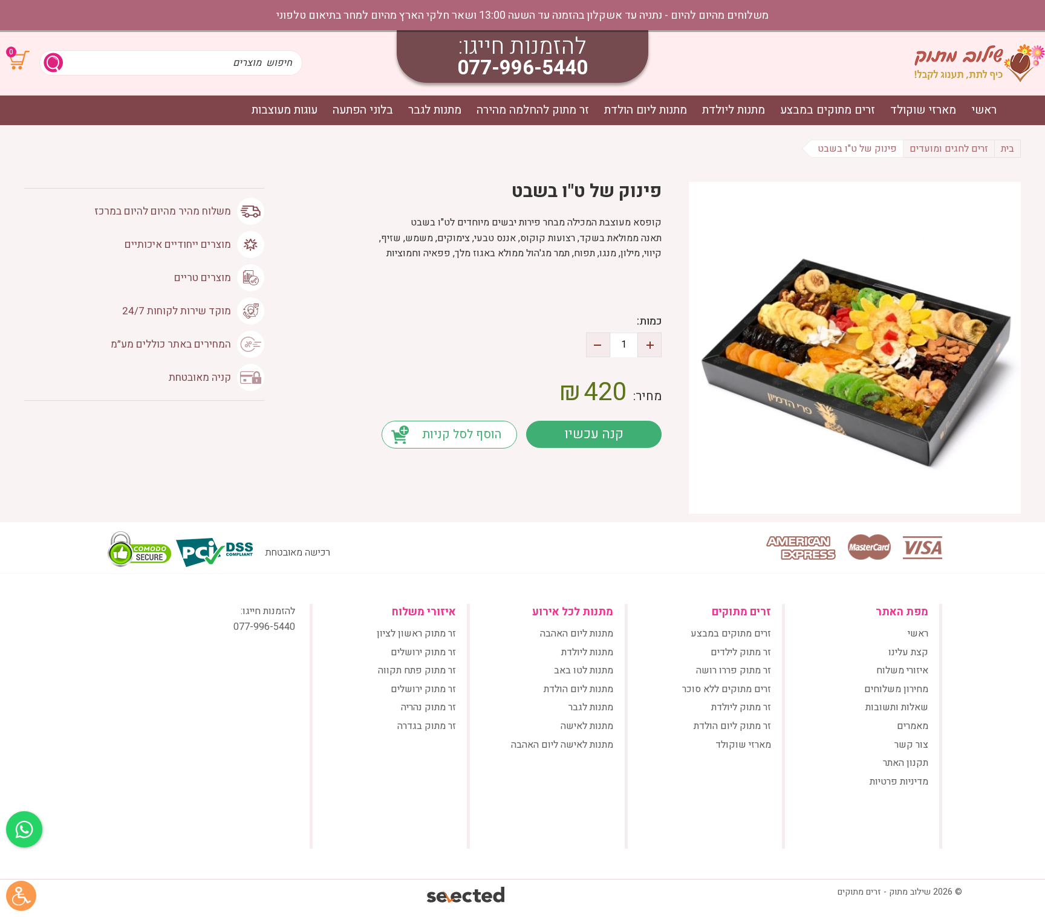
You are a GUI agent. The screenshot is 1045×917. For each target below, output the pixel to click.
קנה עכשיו (593, 434)
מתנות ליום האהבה (576, 633)
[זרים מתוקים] (979, 63)
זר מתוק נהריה (428, 707)
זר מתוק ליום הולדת (732, 726)
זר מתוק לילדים (741, 652)
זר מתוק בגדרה (426, 726)
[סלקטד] (466, 896)
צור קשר (911, 744)
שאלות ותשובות (896, 707)
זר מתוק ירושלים (423, 652)
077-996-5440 (522, 68)
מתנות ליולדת (733, 110)
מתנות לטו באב (583, 670)
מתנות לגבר (434, 110)
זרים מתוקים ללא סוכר (726, 689)
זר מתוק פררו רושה (733, 670)
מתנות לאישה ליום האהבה (562, 744)
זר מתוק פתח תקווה (417, 670)
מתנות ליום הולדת (645, 110)
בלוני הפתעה (363, 110)
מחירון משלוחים (896, 689)
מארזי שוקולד (923, 110)
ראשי (984, 110)
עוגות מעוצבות (284, 110)
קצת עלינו (908, 652)
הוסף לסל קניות (461, 434)
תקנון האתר (905, 763)
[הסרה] (598, 344)
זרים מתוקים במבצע (827, 110)
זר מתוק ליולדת (741, 707)
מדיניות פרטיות (899, 781)
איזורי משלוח (902, 670)
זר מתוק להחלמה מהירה (533, 110)
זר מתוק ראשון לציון (416, 633)
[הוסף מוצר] (649, 344)
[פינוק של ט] (855, 348)
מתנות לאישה (587, 726)
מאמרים (912, 726)
